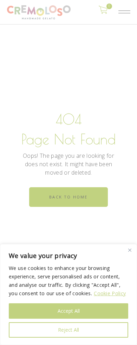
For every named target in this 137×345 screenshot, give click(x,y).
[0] (103, 9)
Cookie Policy (110, 293)
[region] (68, 294)
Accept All (69, 310)
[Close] (129, 250)
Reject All (68, 329)
